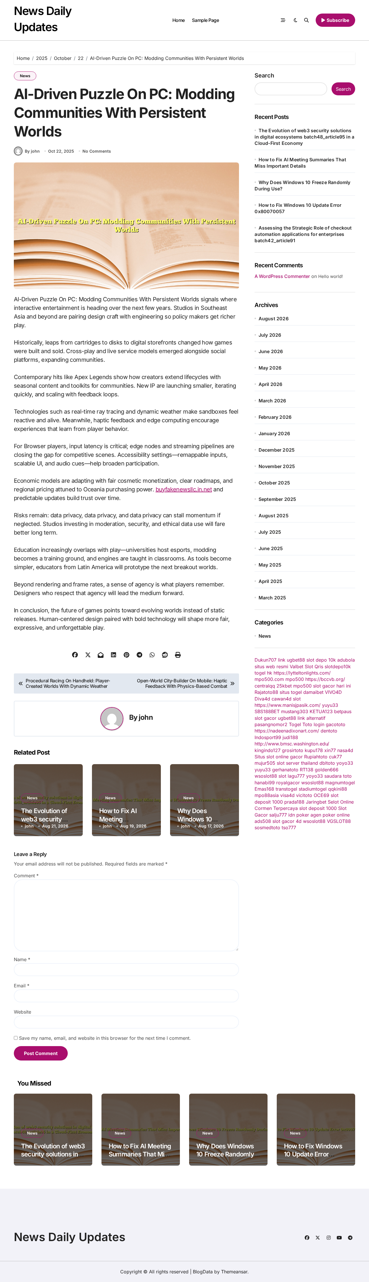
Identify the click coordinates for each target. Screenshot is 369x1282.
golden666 (326, 769)
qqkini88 (337, 789)
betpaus (342, 711)
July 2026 (270, 335)
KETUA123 (321, 711)
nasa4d (345, 750)
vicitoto (304, 795)
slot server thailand (297, 763)
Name (22, 959)
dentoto (329, 731)
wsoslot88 (266, 776)
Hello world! (330, 276)
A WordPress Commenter (282, 276)
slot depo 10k (321, 660)
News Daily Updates (69, 1237)
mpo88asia (267, 795)
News (25, 75)
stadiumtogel (313, 789)
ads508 (263, 821)
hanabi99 (265, 782)
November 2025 (277, 466)
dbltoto (327, 763)
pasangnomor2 (271, 724)
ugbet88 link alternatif (301, 718)
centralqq (265, 686)
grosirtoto (292, 750)
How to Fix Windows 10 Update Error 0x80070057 (313, 1154)
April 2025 (271, 581)
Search (264, 75)
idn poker (298, 815)
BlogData (203, 1272)
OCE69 (321, 795)
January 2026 (274, 433)
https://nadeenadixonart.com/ (287, 731)
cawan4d (281, 699)
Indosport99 (268, 737)
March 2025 (272, 598)
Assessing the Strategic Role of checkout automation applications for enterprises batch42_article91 (303, 234)
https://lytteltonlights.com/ (302, 673)
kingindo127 (267, 750)
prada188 (294, 802)
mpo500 (294, 679)
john (146, 717)
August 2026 (274, 318)
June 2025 (271, 548)
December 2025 (277, 450)
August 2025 (274, 515)
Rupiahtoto (315, 757)
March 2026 (272, 401)
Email (21, 986)
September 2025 (277, 499)
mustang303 (294, 711)
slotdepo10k (338, 666)
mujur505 (265, 763)
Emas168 (264, 789)
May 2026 (270, 368)
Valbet (296, 666)
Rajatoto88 (266, 692)
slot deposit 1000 (318, 808)
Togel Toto (300, 724)
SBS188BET (267, 711)
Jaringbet (316, 802)
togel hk (263, 673)
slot (297, 699)
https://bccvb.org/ (325, 679)
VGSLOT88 (339, 821)
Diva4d (262, 699)
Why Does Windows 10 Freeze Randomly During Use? (225, 1154)
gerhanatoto (285, 769)
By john (32, 151)
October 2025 (274, 483)
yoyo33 (344, 763)
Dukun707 (265, 660)
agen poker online (330, 815)
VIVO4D (333, 692)
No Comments (96, 151)
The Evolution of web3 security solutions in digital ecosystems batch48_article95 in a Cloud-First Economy (304, 137)
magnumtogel (340, 782)
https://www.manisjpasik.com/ (288, 705)
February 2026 (275, 417)
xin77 (330, 750)
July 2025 (270, 532)
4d (299, 821)
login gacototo (329, 724)
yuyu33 (330, 705)
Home (178, 20)
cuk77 (335, 757)
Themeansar (234, 1272)
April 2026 (271, 384)
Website (22, 1012)
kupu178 (314, 750)
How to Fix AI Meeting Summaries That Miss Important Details (140, 1154)
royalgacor (288, 782)
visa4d (287, 795)
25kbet (284, 686)
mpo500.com (269, 679)
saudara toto (338, 776)
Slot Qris (314, 666)
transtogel (286, 789)
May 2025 (270, 565)
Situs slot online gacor (279, 757)
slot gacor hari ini (332, 686)
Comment (26, 875)
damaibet (313, 692)
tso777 (289, 827)
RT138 (306, 769)
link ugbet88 (291, 660)
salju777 (278, 815)
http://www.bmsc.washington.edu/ (292, 744)
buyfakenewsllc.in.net (184, 489)
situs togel (291, 692)
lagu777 (296, 776)
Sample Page (205, 20)
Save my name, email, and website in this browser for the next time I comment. (105, 1038)
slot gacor (265, 718)
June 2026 (271, 351)
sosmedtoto (267, 827)
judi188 (290, 737)
